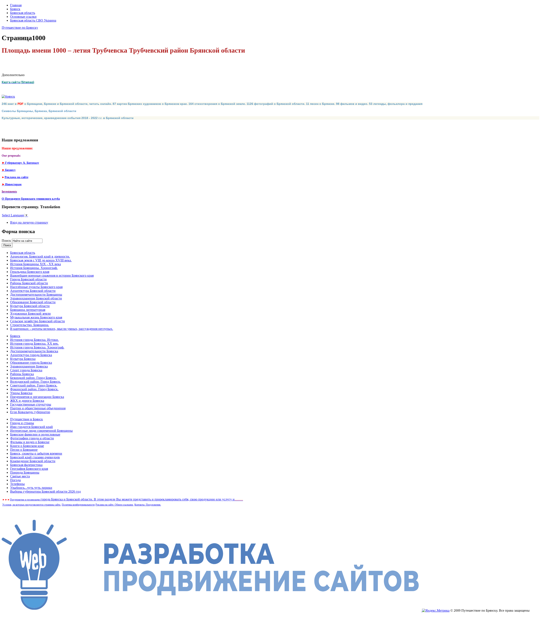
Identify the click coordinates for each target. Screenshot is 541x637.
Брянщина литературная (27, 310)
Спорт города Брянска (26, 370)
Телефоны (17, 484)
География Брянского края (29, 468)
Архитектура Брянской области (33, 291)
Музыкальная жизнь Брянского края (36, 317)
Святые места (20, 476)
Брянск (15, 9)
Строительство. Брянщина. (29, 325)
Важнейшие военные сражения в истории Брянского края (52, 275)
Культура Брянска (23, 359)
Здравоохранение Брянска (29, 366)
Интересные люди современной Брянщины (41, 430)
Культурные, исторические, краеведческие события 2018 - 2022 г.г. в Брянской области (68, 118)
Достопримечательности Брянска (34, 351)
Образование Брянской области (33, 302)
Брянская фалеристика (26, 465)
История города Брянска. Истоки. (34, 340)
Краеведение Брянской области (32, 461)
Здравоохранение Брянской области (36, 298)
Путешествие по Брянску (20, 27)
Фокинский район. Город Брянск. (34, 389)
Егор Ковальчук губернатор (30, 412)
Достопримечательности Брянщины (36, 294)
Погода (15, 480)
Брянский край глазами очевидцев (35, 457)
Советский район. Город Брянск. (33, 385)
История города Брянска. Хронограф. (37, 347)
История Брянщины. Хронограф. (34, 268)
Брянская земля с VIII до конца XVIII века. (41, 260)
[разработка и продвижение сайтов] (212, 610)
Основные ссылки (23, 16)
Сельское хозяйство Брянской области (37, 321)
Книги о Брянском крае (27, 446)
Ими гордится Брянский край (31, 427)
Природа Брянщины (24, 472)
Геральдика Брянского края (29, 271)
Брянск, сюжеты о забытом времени (36, 453)
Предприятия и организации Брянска (37, 397)
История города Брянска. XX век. (34, 343)
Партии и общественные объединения (38, 408)
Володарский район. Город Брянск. (35, 381)
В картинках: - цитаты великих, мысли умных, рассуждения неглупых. (61, 329)
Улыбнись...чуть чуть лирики (31, 487)
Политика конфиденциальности (78, 504)
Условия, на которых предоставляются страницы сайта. (31, 504)
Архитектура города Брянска (31, 355)
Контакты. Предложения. (147, 504)
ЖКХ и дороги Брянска (27, 400)
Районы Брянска (22, 374)
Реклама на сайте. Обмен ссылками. (115, 504)
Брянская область (22, 13)
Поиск (7, 240)
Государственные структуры (30, 404)
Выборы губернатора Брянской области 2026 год (45, 491)
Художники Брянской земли (30, 313)
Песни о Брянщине (24, 449)
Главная (16, 5)
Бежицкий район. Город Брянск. (33, 378)
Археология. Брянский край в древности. (40, 256)
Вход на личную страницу (29, 222)
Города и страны (22, 423)
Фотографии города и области (32, 438)
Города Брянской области (28, 279)
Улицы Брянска (21, 393)
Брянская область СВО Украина (33, 20)
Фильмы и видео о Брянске (29, 442)
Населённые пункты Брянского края (36, 287)
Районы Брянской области (29, 283)
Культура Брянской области (30, 306)
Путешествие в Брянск (26, 419)
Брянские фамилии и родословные (35, 434)
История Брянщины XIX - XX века (35, 264)
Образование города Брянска (31, 362)
